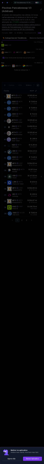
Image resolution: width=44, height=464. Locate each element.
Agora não (11, 459)
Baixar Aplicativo (32, 459)
